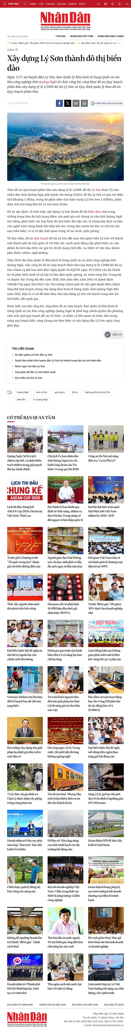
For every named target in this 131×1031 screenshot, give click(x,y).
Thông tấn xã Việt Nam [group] (52, 1004)
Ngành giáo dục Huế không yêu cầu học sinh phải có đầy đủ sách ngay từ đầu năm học (65, 562)
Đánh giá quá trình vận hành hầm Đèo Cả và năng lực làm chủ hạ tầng (65, 655)
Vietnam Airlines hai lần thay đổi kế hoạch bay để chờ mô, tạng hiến (25, 701)
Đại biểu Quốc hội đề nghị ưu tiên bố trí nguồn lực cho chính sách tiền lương (24, 655)
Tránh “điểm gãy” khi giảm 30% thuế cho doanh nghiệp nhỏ (105, 608)
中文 (41, 4)
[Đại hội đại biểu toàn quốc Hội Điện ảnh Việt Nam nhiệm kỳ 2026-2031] (106, 489)
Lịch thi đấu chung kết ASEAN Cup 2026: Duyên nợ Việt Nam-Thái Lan (24, 511)
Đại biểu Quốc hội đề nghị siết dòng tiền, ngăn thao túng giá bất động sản (103, 752)
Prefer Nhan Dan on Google (108, 103)
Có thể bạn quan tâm (31, 417)
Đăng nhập (128, 3)
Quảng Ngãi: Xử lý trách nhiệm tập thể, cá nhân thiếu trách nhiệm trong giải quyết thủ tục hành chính (24, 462)
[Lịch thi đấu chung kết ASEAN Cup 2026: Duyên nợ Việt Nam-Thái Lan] (25, 489)
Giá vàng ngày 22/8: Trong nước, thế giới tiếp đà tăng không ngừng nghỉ (64, 752)
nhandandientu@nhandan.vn (108, 1025)
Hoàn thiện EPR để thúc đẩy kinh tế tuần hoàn (105, 843)
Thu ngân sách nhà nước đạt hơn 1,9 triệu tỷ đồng (65, 986)
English (32, 4)
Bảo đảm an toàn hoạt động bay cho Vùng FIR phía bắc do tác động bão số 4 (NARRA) (105, 703)
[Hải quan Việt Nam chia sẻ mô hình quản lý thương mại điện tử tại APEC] (106, 540)
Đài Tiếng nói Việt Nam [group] (85, 1004)
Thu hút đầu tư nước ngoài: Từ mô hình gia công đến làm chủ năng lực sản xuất (65, 942)
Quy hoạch (41, 238)
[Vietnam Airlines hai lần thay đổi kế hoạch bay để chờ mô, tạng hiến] (25, 679)
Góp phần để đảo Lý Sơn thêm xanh (35, 372)
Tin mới (105, 4)
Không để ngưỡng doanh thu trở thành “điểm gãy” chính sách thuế (24, 942)
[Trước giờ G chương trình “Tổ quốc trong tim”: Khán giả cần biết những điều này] (25, 540)
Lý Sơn (96, 190)
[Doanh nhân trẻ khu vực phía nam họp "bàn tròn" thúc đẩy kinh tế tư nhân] (25, 823)
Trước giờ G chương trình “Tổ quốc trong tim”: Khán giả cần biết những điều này (24, 562)
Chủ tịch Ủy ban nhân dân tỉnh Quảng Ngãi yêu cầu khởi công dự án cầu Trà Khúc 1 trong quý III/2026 (63, 462)
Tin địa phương (112, 4)
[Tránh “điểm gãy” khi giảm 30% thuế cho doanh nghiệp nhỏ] (106, 587)
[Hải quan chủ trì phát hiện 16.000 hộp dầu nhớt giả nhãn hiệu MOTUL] (65, 587)
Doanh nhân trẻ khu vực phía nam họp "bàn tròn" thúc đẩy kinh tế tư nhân (24, 845)
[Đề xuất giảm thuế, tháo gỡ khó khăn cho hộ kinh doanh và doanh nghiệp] (106, 920)
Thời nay (61, 36)
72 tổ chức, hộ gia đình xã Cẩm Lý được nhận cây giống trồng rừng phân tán (24, 798)
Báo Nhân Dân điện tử (65, 21)
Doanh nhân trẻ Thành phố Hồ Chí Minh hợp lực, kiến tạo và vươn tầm (23, 988)
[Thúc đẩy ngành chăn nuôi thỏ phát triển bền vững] (25, 587)
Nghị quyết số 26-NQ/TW (97, 392)
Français (50, 4)
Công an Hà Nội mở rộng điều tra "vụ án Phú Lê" (103, 458)
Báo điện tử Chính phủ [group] (20, 1004)
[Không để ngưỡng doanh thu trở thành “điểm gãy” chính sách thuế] (25, 920)
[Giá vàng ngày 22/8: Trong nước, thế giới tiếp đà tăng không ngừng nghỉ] (65, 730)
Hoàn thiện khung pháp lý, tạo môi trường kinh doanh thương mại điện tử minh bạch (104, 893)
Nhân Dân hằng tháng (111, 36)
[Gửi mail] (76, 103)
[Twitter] (67, 103)
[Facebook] (59, 103)
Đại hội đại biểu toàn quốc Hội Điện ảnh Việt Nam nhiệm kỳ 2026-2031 (104, 511)
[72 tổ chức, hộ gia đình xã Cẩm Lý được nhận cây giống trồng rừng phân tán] (25, 777)
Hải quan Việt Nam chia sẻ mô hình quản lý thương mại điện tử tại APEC (105, 562)
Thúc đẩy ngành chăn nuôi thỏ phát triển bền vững (23, 606)
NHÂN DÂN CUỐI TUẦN (81, 36)
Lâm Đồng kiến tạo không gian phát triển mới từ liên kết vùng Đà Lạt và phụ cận (104, 655)
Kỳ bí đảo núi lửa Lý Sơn (28, 377)
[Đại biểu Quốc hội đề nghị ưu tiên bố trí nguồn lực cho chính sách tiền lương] (25, 633)
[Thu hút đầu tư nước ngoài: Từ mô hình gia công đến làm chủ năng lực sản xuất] (65, 920)
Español (72, 4)
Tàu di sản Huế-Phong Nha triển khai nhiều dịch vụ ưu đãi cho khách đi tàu (64, 798)
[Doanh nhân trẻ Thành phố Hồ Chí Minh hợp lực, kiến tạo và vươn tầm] (25, 967)
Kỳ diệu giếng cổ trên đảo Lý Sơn (33, 354)
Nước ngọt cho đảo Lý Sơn (30, 366)
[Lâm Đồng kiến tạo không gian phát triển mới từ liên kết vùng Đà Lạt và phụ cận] (106, 633)
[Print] (84, 103)
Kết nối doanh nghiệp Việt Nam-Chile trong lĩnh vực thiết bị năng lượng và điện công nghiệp (64, 893)
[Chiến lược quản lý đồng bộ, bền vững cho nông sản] (25, 870)
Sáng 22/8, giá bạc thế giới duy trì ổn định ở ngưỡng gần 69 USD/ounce (105, 798)
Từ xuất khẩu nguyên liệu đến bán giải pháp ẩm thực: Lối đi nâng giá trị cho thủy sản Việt (64, 703)
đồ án (75, 392)
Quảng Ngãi (48, 82)
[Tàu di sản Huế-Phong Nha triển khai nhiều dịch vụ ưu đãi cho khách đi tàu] (65, 777)
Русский (61, 4)
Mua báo (98, 4)
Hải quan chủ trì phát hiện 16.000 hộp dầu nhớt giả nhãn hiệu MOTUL (63, 608)
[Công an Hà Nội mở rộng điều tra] (106, 439)
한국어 (82, 4)
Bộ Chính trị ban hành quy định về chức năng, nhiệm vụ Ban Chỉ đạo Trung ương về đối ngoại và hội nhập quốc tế (65, 513)
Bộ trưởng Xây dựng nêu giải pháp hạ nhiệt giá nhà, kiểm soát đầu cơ (24, 752)
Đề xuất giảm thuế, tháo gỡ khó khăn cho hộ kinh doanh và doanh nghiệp (105, 942)
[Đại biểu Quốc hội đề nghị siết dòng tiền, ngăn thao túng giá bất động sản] (106, 730)
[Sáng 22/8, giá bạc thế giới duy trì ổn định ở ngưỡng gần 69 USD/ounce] (106, 777)
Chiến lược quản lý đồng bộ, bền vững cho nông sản (24, 889)
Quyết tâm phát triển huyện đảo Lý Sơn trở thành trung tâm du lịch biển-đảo (58, 360)
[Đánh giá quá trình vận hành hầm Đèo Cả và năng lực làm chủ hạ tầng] (65, 633)
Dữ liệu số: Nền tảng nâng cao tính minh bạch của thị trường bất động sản (63, 845)
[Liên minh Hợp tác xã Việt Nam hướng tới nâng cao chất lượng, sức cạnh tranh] (106, 967)
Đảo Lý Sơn (41, 392)
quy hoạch (59, 392)
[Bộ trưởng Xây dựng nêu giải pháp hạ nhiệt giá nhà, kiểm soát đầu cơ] (25, 730)
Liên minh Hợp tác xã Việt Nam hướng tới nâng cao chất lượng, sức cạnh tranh (106, 988)
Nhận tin (119, 4)
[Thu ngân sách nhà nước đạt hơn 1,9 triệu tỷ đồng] (65, 967)
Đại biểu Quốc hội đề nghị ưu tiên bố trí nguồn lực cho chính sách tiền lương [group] (51, 42)
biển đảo (94, 211)
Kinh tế (12, 50)
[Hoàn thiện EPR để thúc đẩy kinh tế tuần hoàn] (106, 823)
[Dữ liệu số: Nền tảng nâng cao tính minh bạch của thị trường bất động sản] (65, 823)
